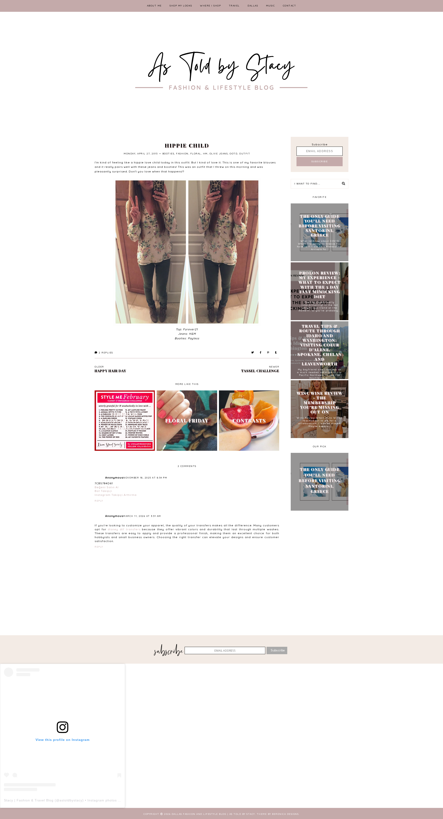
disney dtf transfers (124, 529)
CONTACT (289, 5)
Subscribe (320, 144)
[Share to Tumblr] (276, 352)
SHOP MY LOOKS (181, 5)
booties (168, 153)
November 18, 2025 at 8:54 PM (145, 477)
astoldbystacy (71, 800)
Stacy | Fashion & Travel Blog (29, 800)
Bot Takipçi (103, 491)
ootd (233, 153)
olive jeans (219, 153)
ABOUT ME (154, 5)
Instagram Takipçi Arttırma (116, 495)
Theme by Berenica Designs (278, 814)
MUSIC (270, 5)
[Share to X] (252, 352)
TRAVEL (234, 5)
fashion (182, 153)
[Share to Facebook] (261, 352)
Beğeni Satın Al (107, 487)
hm (205, 153)
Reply (99, 500)
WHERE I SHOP (210, 5)
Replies (106, 352)
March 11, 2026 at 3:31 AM (142, 516)
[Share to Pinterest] (268, 352)
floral (195, 153)
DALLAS (253, 5)
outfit (244, 153)
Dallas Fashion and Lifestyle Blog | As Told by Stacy (213, 814)
